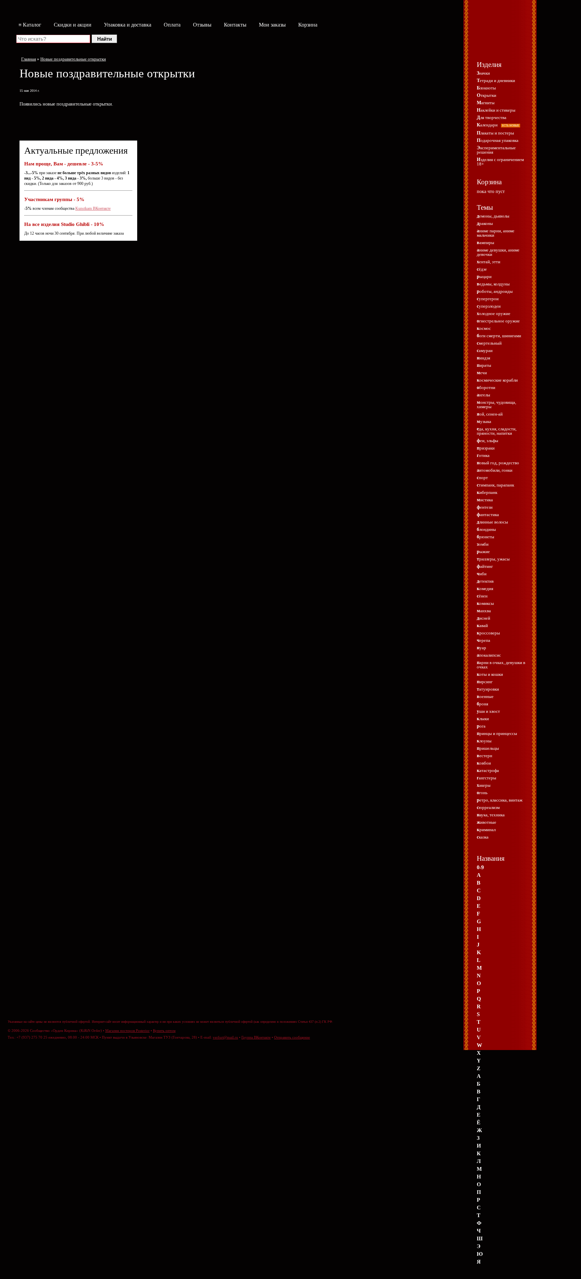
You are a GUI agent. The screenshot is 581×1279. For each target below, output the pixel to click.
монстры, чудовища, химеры (496, 404)
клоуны (484, 740)
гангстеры (486, 777)
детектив (485, 581)
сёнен (482, 595)
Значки (483, 73)
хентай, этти (488, 261)
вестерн (484, 755)
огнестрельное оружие (498, 320)
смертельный (489, 343)
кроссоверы (488, 632)
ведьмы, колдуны (493, 283)
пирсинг (485, 681)
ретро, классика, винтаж (499, 800)
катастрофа (488, 770)
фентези (485, 507)
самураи (485, 350)
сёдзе (482, 269)
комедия (485, 588)
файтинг (485, 566)
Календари (498, 124)
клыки (483, 718)
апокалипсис (489, 655)
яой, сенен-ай (490, 414)
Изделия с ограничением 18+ (500, 161)
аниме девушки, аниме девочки (498, 252)
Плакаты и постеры (495, 132)
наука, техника (491, 814)
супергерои (488, 298)
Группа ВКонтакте (256, 1037)
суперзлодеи (489, 306)
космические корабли (497, 380)
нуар (481, 647)
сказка (483, 837)
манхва (484, 610)
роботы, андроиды (495, 291)
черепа (483, 640)
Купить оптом (164, 1031)
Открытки (486, 95)
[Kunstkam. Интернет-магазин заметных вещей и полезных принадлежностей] (500, 36)
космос (484, 328)
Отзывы (202, 25)
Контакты (235, 25)
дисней (483, 618)
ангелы (483, 394)
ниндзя (483, 357)
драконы (485, 223)
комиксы (485, 603)
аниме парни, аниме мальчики (495, 233)
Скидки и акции (72, 25)
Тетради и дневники (496, 80)
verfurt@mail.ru (225, 1037)
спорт (482, 477)
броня (482, 703)
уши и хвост (488, 711)
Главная (28, 59)
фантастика (488, 514)
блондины (486, 529)
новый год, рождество (498, 462)
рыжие (483, 551)
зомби (483, 544)
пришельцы (488, 748)
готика (483, 455)
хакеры (484, 785)
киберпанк (487, 492)
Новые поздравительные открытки (73, 59)
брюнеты (485, 536)
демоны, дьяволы (493, 216)
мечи (482, 372)
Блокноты (486, 87)
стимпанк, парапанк (495, 485)
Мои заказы (272, 25)
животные (486, 822)
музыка (484, 421)
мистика (485, 499)
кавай (482, 625)
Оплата (172, 25)
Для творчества (491, 117)
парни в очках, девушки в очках (501, 664)
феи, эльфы (487, 440)
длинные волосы (492, 522)
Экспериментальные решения (496, 150)
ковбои (484, 763)
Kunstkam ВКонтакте (93, 208)
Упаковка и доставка (127, 25)
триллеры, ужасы (493, 558)
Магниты (486, 102)
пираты (484, 365)
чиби (482, 573)
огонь (482, 792)
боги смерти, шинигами (499, 335)
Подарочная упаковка (497, 140)
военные (485, 696)
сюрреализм (488, 807)
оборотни (486, 387)
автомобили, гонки (494, 470)
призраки (486, 448)
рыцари (484, 276)
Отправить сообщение (292, 1037)
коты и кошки (490, 674)
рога (481, 726)
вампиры (485, 242)
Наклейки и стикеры (496, 110)
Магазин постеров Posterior (127, 1031)
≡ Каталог (29, 25)
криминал (486, 829)
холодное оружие (493, 313)
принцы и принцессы (497, 733)
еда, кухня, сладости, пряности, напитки (496, 431)
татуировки (488, 689)
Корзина (307, 25)
